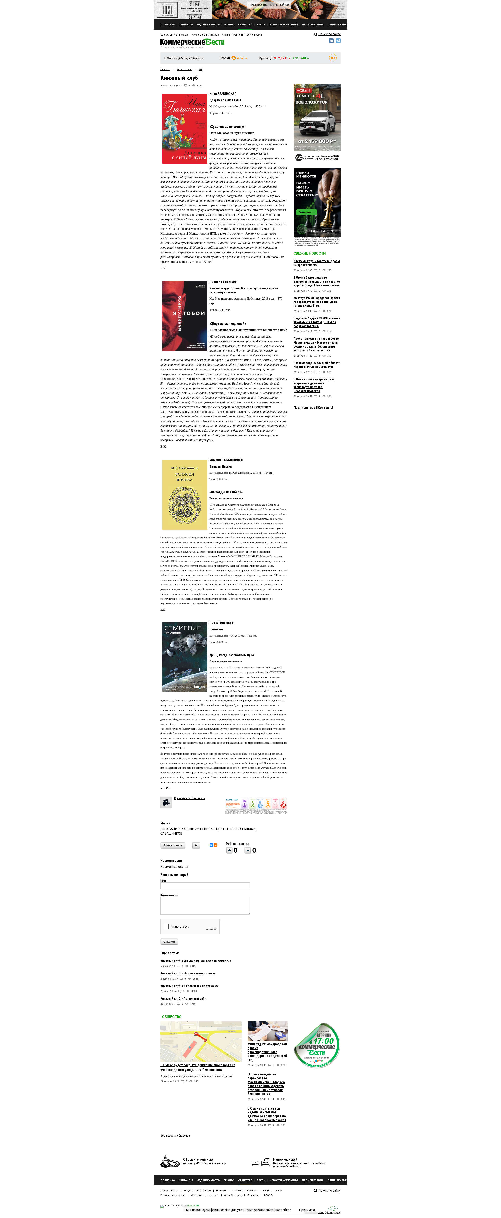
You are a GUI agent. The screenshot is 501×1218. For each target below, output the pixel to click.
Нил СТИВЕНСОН (230, 829)
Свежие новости (310, 253)
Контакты (213, 1195)
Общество (172, 1017)
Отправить (169, 941)
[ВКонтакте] (211, 845)
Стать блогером (233, 1195)
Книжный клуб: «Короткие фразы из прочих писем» (317, 263)
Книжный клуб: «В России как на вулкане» (189, 986)
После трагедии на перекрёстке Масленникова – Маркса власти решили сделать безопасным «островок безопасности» (316, 344)
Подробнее (283, 1210)
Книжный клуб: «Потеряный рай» (183, 998)
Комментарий (169, 895)
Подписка (253, 1195)
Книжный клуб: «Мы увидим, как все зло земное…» (196, 961)
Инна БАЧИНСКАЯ (173, 829)
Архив (259, 34)
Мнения (226, 34)
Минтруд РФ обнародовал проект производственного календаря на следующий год (317, 302)
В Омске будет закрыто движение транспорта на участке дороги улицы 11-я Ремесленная (317, 281)
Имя (163, 880)
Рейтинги (238, 34)
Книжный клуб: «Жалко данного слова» (187, 973)
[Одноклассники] (215, 845)
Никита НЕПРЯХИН (203, 829)
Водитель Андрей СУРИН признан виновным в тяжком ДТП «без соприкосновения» (317, 322)
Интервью (213, 34)
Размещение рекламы (173, 1195)
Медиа (185, 34)
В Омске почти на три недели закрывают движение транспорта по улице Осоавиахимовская (314, 385)
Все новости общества (175, 1135)
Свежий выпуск (169, 34)
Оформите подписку (198, 1159)
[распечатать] (195, 848)
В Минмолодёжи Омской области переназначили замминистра (317, 365)
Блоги (250, 34)
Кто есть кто (198, 34)
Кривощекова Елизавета (189, 798)
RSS (266, 1195)
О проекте (196, 1195)
